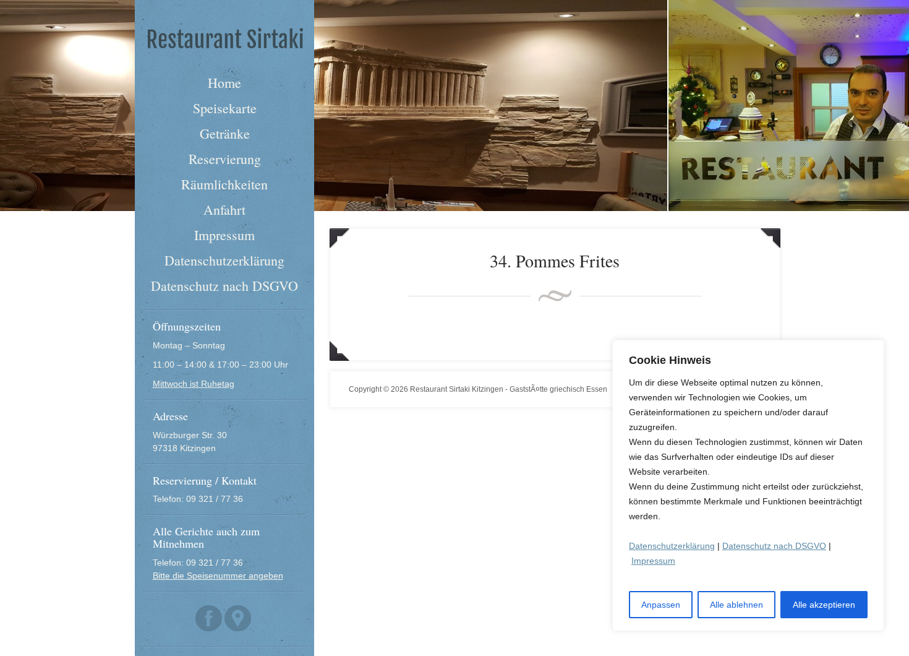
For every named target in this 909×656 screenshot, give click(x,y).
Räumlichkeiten (224, 184)
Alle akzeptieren (824, 605)
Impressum (653, 561)
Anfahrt (224, 209)
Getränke (225, 133)
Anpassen (660, 605)
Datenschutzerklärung (672, 546)
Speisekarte (225, 108)
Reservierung (225, 159)
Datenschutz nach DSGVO (774, 546)
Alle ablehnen (736, 605)
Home (224, 83)
